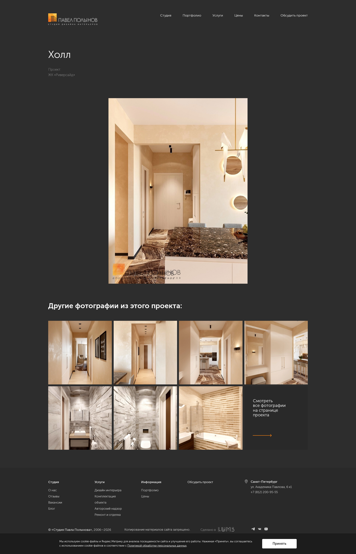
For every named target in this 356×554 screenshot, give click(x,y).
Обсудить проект (294, 15)
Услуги (217, 15)
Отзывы (53, 496)
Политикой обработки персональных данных (157, 545)
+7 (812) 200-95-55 (264, 492)
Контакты (261, 15)
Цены (238, 15)
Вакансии (55, 502)
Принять (279, 544)
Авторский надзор (108, 508)
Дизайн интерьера (108, 490)
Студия (165, 15)
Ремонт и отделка (108, 515)
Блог (51, 508)
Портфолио (192, 15)
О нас (52, 490)
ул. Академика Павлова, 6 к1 (271, 487)
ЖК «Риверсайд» (61, 75)
